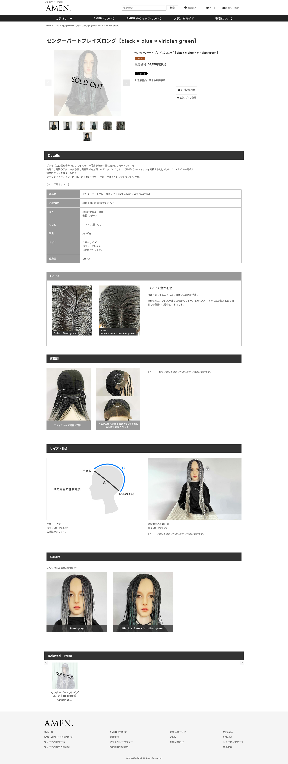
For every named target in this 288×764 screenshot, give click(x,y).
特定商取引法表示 (119, 746)
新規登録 (227, 746)
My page (228, 731)
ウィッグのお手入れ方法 (57, 746)
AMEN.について (118, 731)
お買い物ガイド (178, 731)
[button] (48, 83)
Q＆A (173, 736)
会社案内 (114, 736)
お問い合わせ (177, 741)
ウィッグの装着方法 (54, 741)
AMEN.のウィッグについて (58, 736)
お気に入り (229, 736)
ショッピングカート (233, 741)
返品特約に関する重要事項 (151, 80)
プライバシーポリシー (121, 741)
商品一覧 (48, 731)
